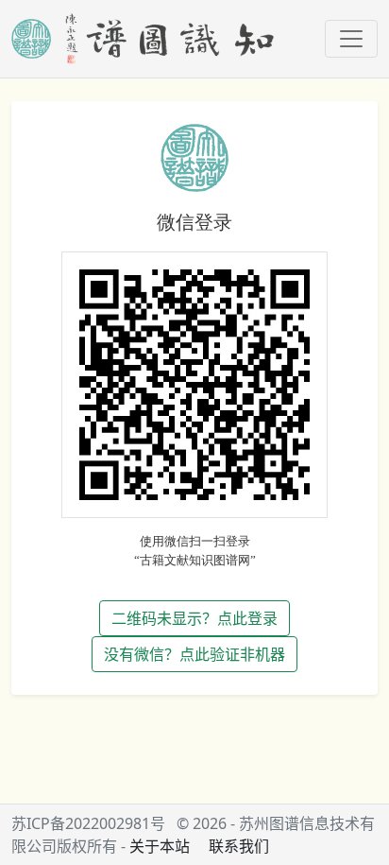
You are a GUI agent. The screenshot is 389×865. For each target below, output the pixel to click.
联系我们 (239, 846)
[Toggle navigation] (351, 39)
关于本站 (159, 846)
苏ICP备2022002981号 (88, 823)
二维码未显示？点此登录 (194, 618)
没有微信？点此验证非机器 (194, 654)
